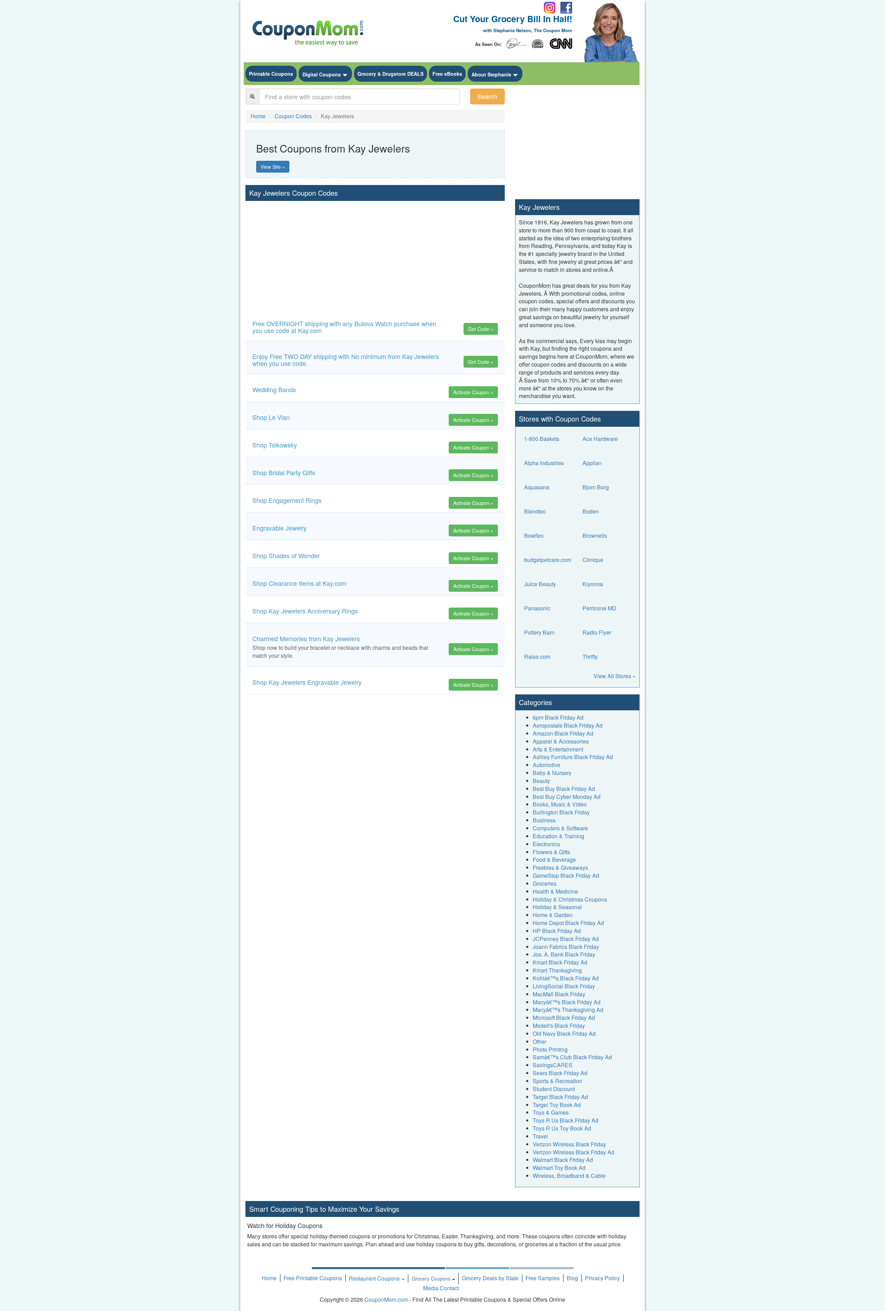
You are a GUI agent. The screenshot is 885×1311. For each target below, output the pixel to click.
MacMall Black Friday (559, 994)
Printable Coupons (271, 73)
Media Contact (441, 1288)
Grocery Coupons (431, 1278)
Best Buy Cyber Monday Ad (566, 797)
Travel (540, 1136)
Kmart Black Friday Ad (560, 962)
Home (269, 1278)
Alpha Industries (544, 463)
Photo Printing (550, 1049)
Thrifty (590, 657)
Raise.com (537, 657)
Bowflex (534, 535)
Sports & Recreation (557, 1081)
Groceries (545, 883)
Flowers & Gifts (551, 852)
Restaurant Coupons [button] (375, 1278)
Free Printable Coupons (312, 1278)
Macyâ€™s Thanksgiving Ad (568, 1010)
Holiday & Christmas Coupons (570, 899)
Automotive (546, 765)
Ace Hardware (600, 439)
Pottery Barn (539, 632)
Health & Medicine (555, 891)
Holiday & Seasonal (557, 907)
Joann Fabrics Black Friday (566, 947)
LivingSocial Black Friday (564, 986)
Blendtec (535, 511)
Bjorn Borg (596, 487)
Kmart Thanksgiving (557, 970)
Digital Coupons (321, 74)
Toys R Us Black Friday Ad (565, 1120)
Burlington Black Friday (561, 812)
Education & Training (558, 836)
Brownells (595, 535)
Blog (572, 1278)
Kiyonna (593, 584)
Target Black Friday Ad (560, 1097)
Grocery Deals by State (490, 1278)
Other (539, 1041)
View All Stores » (615, 676)
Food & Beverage (554, 860)
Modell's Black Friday (559, 1026)
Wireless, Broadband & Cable (569, 1176)
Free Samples (542, 1278)
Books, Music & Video (560, 804)
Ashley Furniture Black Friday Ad (573, 757)
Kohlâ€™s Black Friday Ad (566, 978)
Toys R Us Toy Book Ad (562, 1128)
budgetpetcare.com (547, 560)
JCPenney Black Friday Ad (566, 939)
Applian (592, 463)
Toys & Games (551, 1112)
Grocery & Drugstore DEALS (390, 73)
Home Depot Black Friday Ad (568, 923)
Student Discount (554, 1089)
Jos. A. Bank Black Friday (564, 954)
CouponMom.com (386, 1299)
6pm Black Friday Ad (558, 717)
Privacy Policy (602, 1278)
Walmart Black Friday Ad (563, 1160)
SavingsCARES (552, 1065)
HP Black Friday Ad (557, 931)
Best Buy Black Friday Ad (564, 789)
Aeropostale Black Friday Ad (568, 725)
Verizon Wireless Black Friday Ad (573, 1152)
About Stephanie (491, 74)
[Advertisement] (375, 252)
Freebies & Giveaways (560, 867)
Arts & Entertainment (558, 749)
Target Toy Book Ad (557, 1105)
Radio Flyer (597, 632)
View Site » (273, 166)
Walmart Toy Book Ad (559, 1168)
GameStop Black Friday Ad (566, 875)
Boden (591, 511)
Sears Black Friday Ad (560, 1073)
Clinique (593, 560)
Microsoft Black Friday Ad (564, 1018)
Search (487, 96)
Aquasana (536, 487)
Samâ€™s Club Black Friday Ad (572, 1057)
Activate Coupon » (473, 392)
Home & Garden (552, 915)
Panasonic (537, 608)
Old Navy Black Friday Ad (564, 1033)
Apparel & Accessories (561, 741)
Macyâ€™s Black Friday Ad (566, 1002)
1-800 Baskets (541, 439)
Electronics (546, 844)
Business (544, 820)
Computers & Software (560, 828)
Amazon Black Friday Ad (563, 733)
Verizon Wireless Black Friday (569, 1144)
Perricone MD (599, 608)
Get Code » (480, 328)
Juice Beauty (540, 584)
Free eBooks (447, 73)
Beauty (541, 781)
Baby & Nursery (552, 773)
